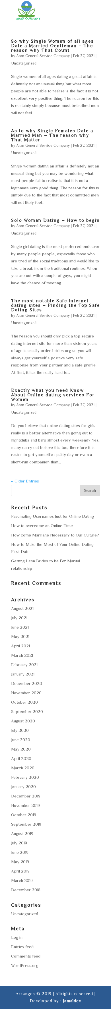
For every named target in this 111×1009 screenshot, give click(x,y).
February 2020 (25, 777)
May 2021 (20, 636)
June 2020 (20, 739)
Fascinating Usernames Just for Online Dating (52, 516)
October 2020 (24, 702)
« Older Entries (25, 481)
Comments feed (25, 956)
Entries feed (22, 946)
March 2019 (22, 880)
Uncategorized (23, 63)
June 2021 (20, 627)
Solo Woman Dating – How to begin (55, 220)
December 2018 (25, 890)
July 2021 (19, 618)
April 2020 (21, 758)
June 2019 (19, 852)
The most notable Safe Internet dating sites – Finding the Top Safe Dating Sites (55, 305)
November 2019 (25, 805)
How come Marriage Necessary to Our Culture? (55, 535)
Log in (16, 937)
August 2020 (23, 721)
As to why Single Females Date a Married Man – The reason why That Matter (52, 135)
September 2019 (26, 824)
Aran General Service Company (43, 56)
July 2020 (20, 730)
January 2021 (22, 674)
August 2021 (22, 608)
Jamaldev (72, 1000)
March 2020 (22, 768)
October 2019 (23, 815)
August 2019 (22, 833)
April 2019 (20, 871)
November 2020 (26, 693)
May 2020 (21, 749)
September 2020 (27, 711)
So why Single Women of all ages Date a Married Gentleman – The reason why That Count (52, 45)
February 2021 (24, 664)
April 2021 (20, 646)
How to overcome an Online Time (42, 525)
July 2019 (19, 843)
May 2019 (20, 861)
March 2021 (22, 655)
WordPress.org (24, 965)
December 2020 (26, 683)
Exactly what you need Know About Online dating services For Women (53, 394)
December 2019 (25, 796)
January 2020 (23, 786)
